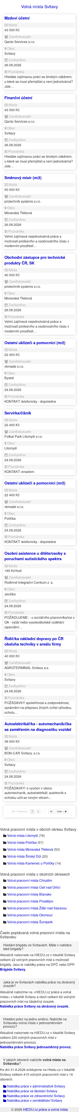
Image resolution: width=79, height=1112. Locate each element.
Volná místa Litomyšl (22, 835)
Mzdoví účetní (16, 18)
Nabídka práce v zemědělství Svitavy (34, 1100)
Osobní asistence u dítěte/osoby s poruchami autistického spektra (35, 555)
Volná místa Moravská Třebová (30, 849)
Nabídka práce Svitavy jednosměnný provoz (35, 1046)
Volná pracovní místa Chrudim (29, 880)
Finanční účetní (18, 97)
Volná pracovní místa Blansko (29, 894)
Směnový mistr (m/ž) (23, 177)
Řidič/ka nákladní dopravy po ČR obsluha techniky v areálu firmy (33, 641)
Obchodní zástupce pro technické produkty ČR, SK (34, 260)
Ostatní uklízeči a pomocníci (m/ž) (34, 342)
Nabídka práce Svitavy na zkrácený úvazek (34, 1006)
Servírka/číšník (17, 413)
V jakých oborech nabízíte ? (34, 1061)
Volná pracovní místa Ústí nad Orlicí (33, 887)
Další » (61, 811)
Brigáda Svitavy (12, 969)
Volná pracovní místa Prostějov (30, 901)
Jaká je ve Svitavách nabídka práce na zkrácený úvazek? (39, 984)
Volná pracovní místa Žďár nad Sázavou (37, 908)
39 (51, 811)
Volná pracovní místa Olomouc (30, 915)
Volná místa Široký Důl (24, 856)
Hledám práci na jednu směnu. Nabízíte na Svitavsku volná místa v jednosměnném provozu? (35, 1023)
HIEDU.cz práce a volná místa (45, 1109)
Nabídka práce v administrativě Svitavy (35, 1086)
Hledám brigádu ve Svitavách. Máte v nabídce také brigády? (37, 947)
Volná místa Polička (22, 842)
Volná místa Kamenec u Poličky (30, 863)
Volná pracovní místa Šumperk (30, 921)
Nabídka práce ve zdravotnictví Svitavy (35, 1095)
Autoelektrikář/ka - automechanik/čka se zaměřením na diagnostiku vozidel (37, 726)
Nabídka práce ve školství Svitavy (31, 1091)
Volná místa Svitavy (39, 6)
